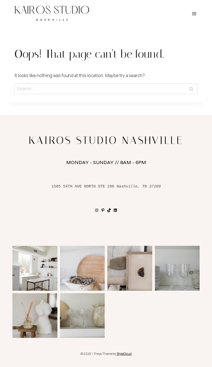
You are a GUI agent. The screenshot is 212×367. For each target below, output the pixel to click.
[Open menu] (194, 14)
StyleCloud (124, 354)
